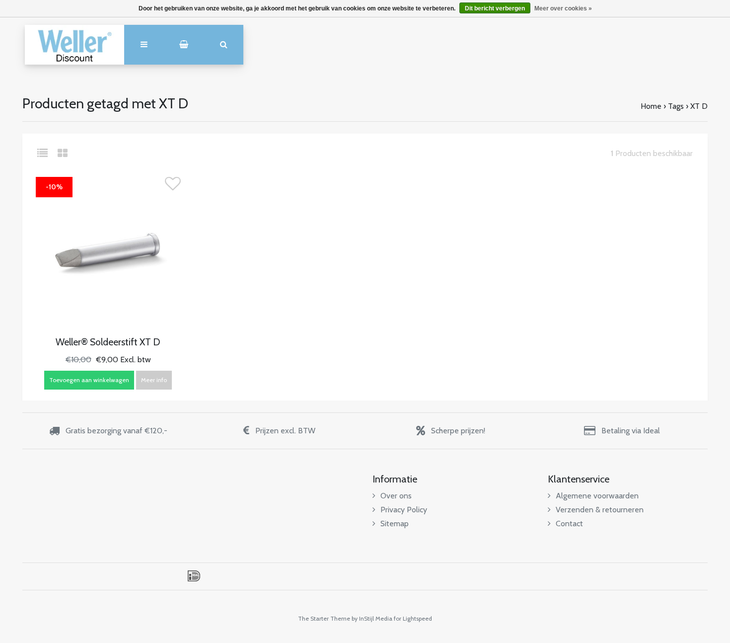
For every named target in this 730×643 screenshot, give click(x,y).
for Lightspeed (413, 618)
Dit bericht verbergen (495, 8)
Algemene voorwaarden (597, 495)
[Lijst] (46, 153)
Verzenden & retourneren (600, 509)
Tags (676, 106)
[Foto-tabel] (63, 153)
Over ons (396, 495)
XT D (699, 106)
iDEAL (194, 575)
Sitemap (394, 523)
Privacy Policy (403, 509)
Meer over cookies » (563, 8)
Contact (569, 523)
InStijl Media (375, 618)
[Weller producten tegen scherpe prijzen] (74, 45)
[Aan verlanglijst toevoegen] (173, 186)
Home (651, 106)
